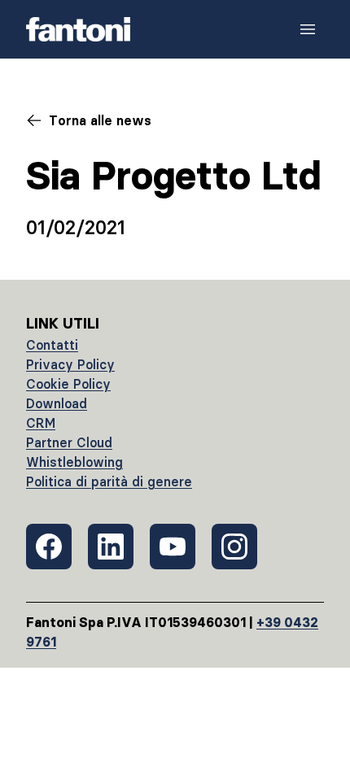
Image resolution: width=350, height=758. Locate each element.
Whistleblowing (74, 462)
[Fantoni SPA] (78, 29)
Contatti (52, 345)
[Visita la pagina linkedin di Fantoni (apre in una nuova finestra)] (110, 546)
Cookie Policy (68, 384)
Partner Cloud (69, 442)
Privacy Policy (70, 364)
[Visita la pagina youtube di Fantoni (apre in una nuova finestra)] (172, 546)
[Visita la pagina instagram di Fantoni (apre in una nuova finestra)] (234, 546)
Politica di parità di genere (109, 481)
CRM (40, 423)
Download (56, 403)
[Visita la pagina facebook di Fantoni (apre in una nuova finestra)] (49, 546)
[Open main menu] (307, 29)
